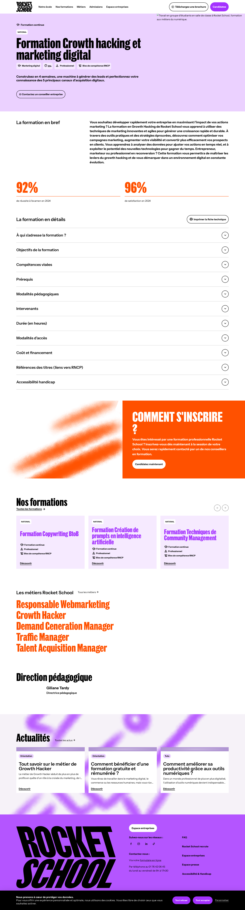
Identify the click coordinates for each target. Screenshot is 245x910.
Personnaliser (222, 900)
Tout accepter (203, 900)
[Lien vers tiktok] (154, 844)
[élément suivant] (225, 507)
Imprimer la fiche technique (210, 219)
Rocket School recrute (195, 846)
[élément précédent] (217, 507)
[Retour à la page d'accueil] (66, 887)
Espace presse (190, 864)
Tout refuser (181, 900)
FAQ (184, 837)
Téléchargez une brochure (190, 6)
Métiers (81, 6)
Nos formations (64, 6)
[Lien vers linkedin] (146, 844)
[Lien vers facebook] (131, 844)
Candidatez (219, 6)
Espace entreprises (117, 6)
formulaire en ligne (150, 860)
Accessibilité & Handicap (196, 873)
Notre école (45, 6)
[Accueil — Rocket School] (24, 7)
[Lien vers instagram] (139, 844)
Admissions (95, 6)
